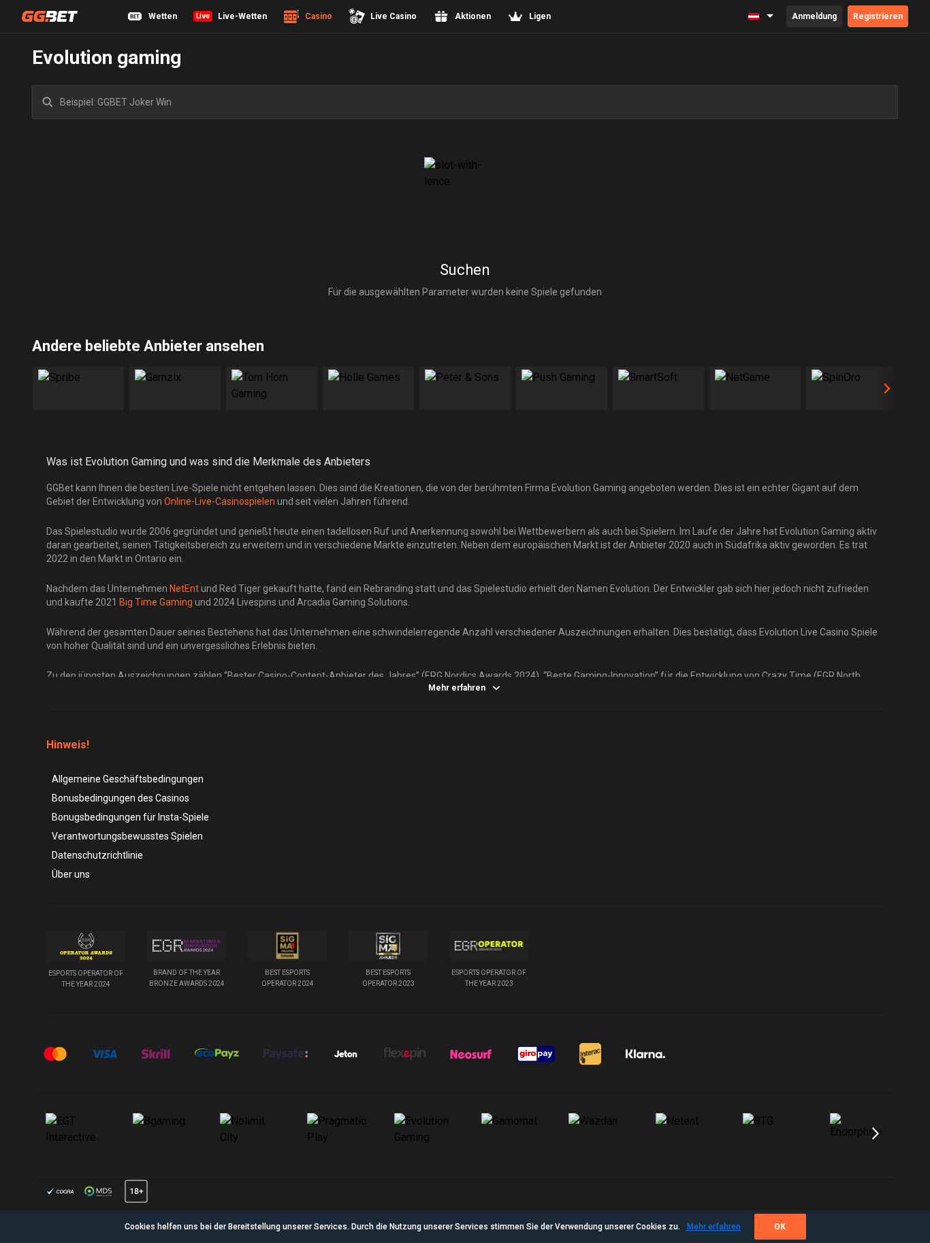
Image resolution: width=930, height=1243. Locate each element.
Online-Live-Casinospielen (219, 501)
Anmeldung (814, 16)
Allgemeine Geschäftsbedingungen (128, 779)
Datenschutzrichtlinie (97, 855)
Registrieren (878, 16)
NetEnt (184, 588)
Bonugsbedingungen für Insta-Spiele (130, 817)
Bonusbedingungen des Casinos (120, 798)
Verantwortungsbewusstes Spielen (127, 836)
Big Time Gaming (156, 602)
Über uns (71, 874)
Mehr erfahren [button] (456, 688)
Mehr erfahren (714, 1226)
